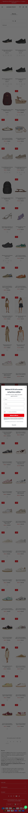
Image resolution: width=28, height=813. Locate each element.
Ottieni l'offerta (14, 415)
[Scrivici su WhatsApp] (25, 807)
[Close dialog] (25, 387)
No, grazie (14, 425)
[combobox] (6, 411)
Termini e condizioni (6, 419)
